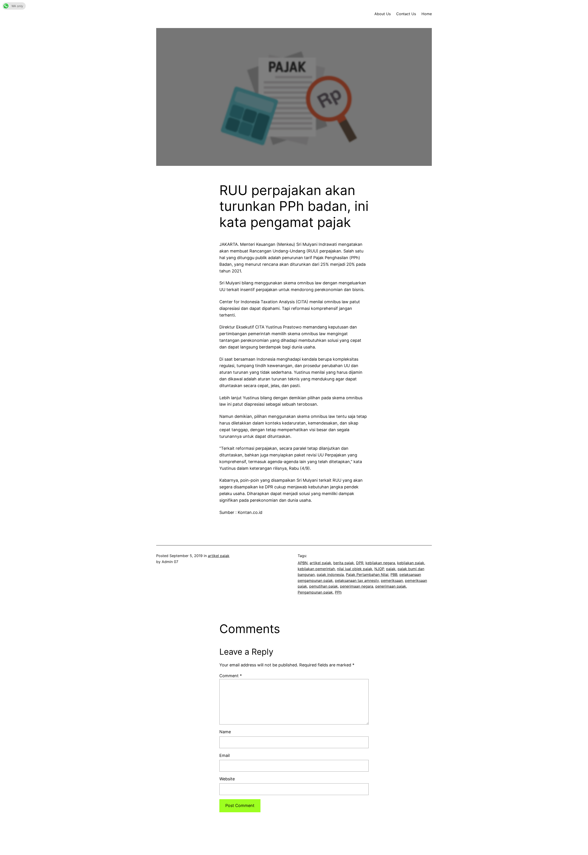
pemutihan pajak (323, 586)
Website (227, 778)
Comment (230, 675)
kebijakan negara (380, 563)
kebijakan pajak (410, 563)
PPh (338, 592)
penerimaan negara (356, 586)
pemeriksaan (392, 580)
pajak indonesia (330, 574)
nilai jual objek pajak (354, 568)
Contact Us (406, 13)
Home (426, 13)
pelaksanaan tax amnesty (357, 580)
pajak (391, 568)
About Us (382, 13)
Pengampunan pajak (315, 592)
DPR (359, 563)
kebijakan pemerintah (316, 568)
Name (225, 731)
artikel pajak (218, 555)
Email (224, 755)
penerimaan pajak (390, 586)
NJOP (379, 568)
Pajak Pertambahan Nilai (367, 574)
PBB (393, 574)
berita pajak (343, 563)
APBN (303, 563)
